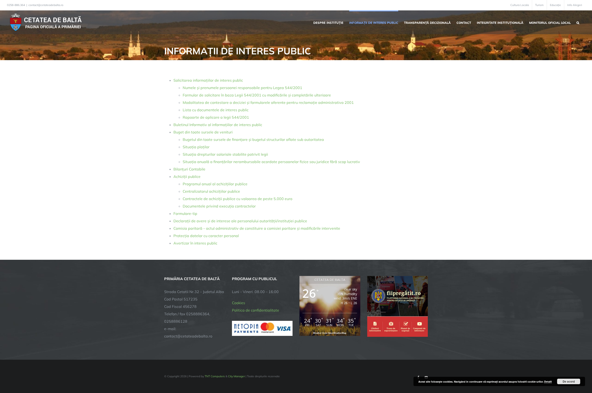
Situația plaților (196, 147)
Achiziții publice (186, 176)
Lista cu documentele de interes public (216, 110)
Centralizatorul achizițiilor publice (211, 191)
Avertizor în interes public (195, 243)
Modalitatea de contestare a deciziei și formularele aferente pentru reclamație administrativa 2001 (268, 102)
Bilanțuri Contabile (189, 169)
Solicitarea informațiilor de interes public (208, 80)
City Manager (236, 376)
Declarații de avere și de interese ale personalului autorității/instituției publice (240, 221)
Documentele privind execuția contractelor (219, 206)
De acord (569, 381)
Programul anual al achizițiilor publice (215, 184)
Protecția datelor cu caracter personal (206, 235)
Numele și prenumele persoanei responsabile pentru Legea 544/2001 (242, 87)
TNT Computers (215, 376)
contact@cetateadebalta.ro (45, 5)
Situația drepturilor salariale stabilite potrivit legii (225, 154)
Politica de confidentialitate (255, 310)
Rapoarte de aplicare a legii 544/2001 (216, 117)
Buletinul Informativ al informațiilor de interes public (217, 124)
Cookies (238, 302)
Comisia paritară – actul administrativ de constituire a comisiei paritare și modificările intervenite (256, 228)
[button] (578, 22)
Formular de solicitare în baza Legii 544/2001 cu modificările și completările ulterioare (257, 95)
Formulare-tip (185, 213)
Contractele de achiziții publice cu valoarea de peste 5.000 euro (237, 198)
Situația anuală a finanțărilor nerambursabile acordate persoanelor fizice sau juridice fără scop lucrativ (271, 161)
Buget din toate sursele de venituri (203, 132)
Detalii (548, 381)
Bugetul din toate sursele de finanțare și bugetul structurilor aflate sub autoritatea (253, 139)
